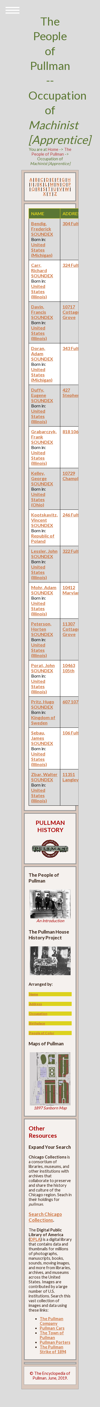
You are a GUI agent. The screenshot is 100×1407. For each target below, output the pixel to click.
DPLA (35, 1239)
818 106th (72, 431)
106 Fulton (73, 732)
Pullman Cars (52, 1328)
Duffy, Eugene (38, 392)
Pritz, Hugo (42, 701)
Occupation (38, 1013)
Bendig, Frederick (41, 226)
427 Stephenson (74, 392)
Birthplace (37, 1023)
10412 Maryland (72, 590)
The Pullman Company (51, 1321)
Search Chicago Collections (45, 1217)
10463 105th (68, 668)
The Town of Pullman (52, 1335)
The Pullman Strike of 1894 (53, 1349)
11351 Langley (70, 777)
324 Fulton (73, 265)
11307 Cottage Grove (71, 629)
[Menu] (12, 10)
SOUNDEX (42, 234)
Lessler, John (44, 551)
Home (53, 149)
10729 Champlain (73, 475)
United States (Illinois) (39, 291)
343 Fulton (73, 348)
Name (33, 994)
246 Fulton (73, 514)
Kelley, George (39, 475)
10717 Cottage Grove (71, 312)
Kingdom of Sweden (43, 720)
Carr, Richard (39, 267)
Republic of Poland (42, 538)
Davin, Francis (38, 309)
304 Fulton (73, 223)
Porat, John (43, 665)
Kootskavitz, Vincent (44, 517)
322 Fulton (73, 551)
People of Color (41, 1033)
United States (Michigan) (41, 250)
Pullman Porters (55, 1342)
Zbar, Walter (44, 774)
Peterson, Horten (41, 626)
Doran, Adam (38, 351)
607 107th (72, 701)
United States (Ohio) (38, 499)
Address (35, 1004)
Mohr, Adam (43, 587)
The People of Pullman (51, 151)
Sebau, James (38, 735)
